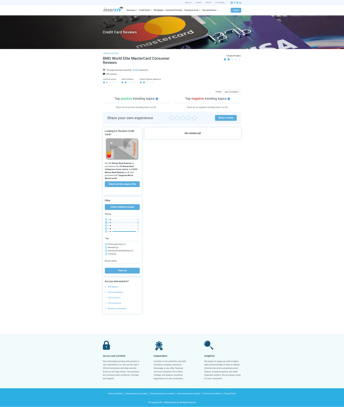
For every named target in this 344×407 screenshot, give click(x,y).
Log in (236, 10)
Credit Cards (144, 10)
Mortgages (159, 10)
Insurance (130, 10)
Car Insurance (114, 297)
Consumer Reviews (173, 10)
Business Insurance (117, 308)
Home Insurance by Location (162, 393)
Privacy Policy (230, 393)
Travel (112, 254)
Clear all (122, 270)
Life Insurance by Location (137, 393)
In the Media (220, 3)
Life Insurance (114, 303)
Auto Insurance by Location (188, 393)
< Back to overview (111, 53)
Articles (208, 3)
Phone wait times (117, 244)
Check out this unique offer (122, 184)
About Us (188, 3)
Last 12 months (231, 92)
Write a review (225, 117)
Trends (218, 92)
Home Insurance (115, 292)
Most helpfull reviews (123, 207)
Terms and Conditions (212, 393)
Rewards (113, 247)
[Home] (113, 9)
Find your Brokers (115, 393)
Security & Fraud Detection (120, 251)
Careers (199, 3)
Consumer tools (191, 10)
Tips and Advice (209, 10)
